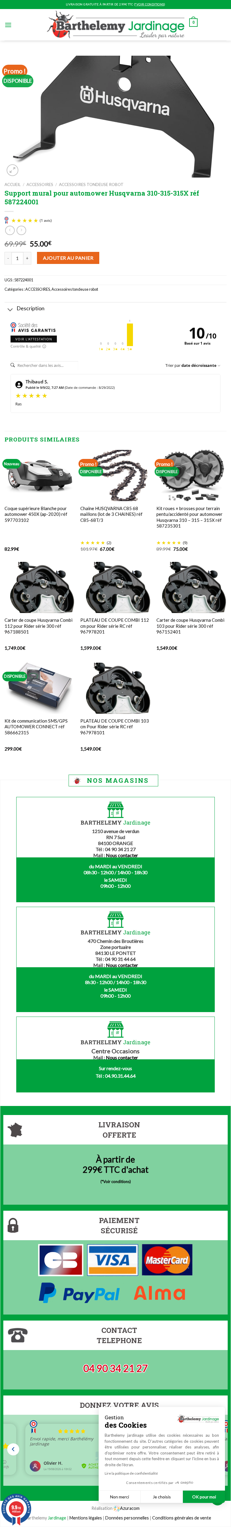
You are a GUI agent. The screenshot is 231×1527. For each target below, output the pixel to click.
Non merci (119, 1496)
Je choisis (162, 1496)
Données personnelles (127, 1517)
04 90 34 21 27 (115, 1368)
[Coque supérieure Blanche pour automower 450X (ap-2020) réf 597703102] (40, 475)
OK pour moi (204, 1496)
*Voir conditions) (116, 1181)
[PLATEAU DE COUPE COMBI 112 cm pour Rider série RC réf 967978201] (115, 587)
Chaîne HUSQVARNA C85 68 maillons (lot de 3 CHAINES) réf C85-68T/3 (111, 514)
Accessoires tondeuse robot (91, 184)
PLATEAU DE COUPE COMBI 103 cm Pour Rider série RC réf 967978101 (114, 726)
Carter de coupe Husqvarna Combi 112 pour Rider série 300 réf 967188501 (38, 625)
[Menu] (8, 24)
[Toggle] (10, 310)
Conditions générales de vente (181, 1517)
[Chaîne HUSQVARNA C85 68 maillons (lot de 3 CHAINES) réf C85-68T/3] (115, 476)
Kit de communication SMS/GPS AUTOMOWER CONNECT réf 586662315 (36, 726)
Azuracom (130, 1508)
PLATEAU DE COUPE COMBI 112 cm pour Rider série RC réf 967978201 (114, 625)
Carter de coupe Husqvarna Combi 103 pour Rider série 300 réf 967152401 (190, 625)
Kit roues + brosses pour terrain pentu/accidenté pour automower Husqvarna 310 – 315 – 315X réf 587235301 (189, 517)
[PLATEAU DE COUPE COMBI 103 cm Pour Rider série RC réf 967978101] (115, 688)
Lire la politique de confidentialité (131, 1473)
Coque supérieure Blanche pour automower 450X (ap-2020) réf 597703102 (36, 514)
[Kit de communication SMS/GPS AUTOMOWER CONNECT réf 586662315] (40, 688)
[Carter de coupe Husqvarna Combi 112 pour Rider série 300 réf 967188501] (40, 587)
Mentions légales (85, 1517)
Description (31, 308)
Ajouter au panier (68, 258)
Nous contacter (122, 855)
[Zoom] (12, 170)
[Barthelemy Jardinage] (115, 24)
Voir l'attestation (33, 339)
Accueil (13, 184)
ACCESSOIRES (39, 184)
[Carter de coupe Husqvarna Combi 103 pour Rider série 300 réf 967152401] (191, 587)
